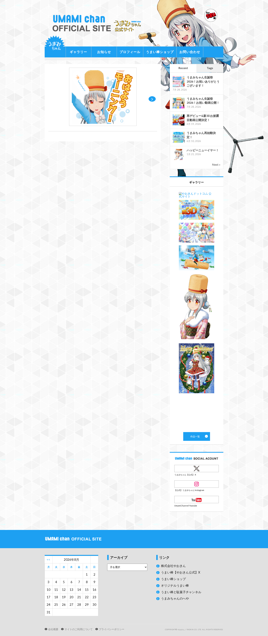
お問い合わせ (189, 52)
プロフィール (130, 52)
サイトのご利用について (79, 629)
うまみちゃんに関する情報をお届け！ (55, 46)
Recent (183, 68)
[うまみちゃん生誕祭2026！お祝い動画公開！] (179, 108)
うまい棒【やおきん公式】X (180, 572)
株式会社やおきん (173, 566)
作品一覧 (196, 309)
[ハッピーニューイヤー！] (179, 159)
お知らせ (104, 52)
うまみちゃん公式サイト (98, 23)
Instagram (196, 484)
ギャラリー (78, 52)
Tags (210, 68)
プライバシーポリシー (111, 629)
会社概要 (53, 629)
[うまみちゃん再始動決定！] (179, 142)
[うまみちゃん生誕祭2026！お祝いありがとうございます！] (179, 86)
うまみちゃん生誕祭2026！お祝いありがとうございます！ (203, 81)
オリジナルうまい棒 (175, 585)
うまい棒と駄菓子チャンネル (181, 592)
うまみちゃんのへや (175, 598)
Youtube (196, 499)
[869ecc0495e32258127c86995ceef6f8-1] (103, 125)
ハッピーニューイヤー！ (203, 150)
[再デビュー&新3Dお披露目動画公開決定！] (179, 125)
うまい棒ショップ (160, 52)
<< (48, 559)
